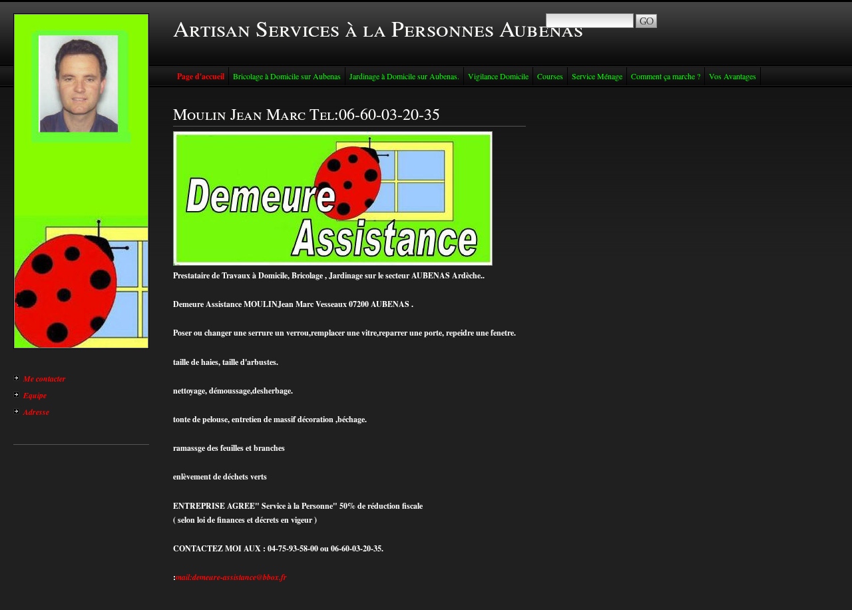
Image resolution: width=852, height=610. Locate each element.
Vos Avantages (732, 76)
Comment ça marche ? (665, 76)
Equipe (35, 395)
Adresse (36, 412)
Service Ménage (597, 76)
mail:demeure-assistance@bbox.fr (231, 577)
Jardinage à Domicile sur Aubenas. (404, 76)
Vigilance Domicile (498, 76)
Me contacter (44, 378)
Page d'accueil (200, 76)
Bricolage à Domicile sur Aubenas (287, 76)
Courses (550, 76)
